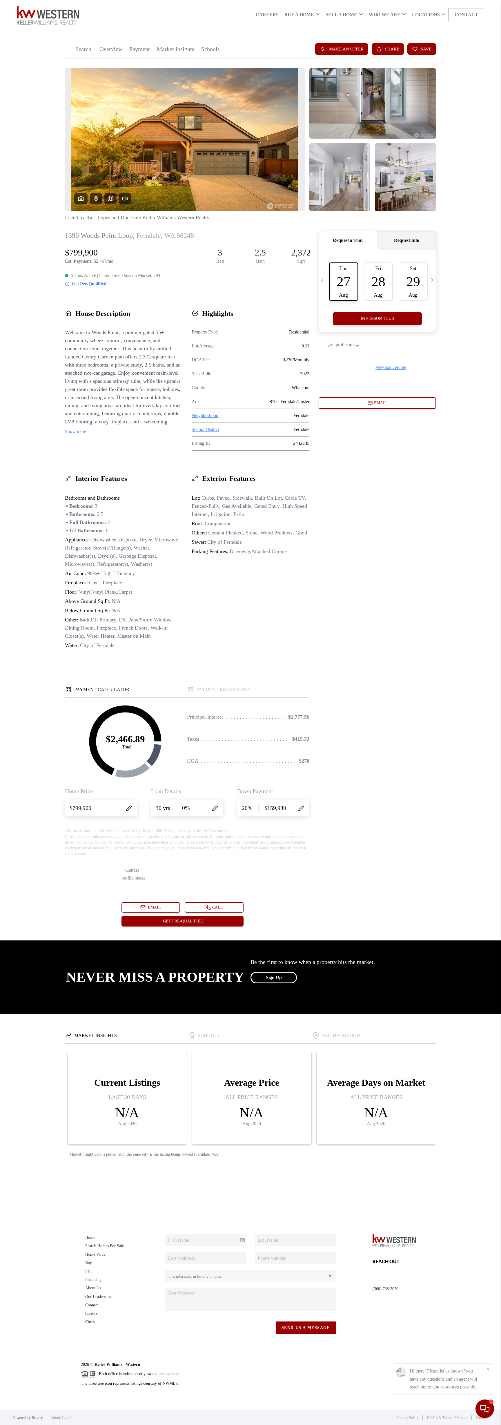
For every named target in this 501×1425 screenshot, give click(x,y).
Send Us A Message (306, 1328)
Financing (93, 1279)
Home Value (95, 1254)
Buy (88, 1263)
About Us (93, 1288)
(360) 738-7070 (385, 1289)
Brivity (37, 1417)
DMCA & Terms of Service (447, 1417)
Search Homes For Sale (104, 1246)
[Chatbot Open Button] (484, 1408)
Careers (267, 14)
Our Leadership (98, 1297)
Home (90, 1237)
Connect (92, 1305)
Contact (466, 14)
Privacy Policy (407, 1417)
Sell (88, 1271)
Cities (90, 1322)
